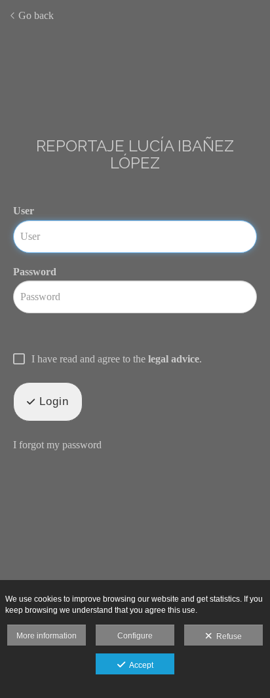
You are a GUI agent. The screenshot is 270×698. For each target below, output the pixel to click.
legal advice (173, 358)
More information (46, 635)
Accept (139, 665)
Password (34, 271)
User (23, 210)
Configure (135, 635)
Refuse (227, 636)
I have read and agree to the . (116, 358)
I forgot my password (57, 444)
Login (52, 401)
